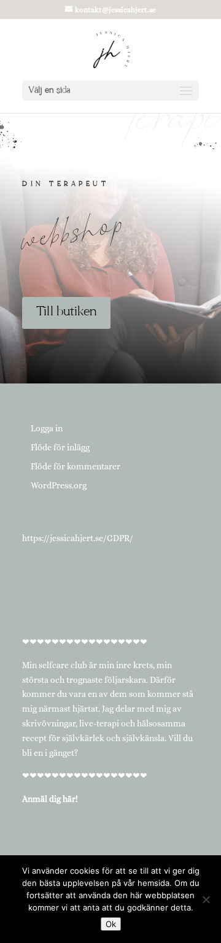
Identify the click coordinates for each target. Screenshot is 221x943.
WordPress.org (59, 485)
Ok (111, 924)
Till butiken (66, 312)
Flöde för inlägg (60, 447)
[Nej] (206, 899)
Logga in (47, 428)
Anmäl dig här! (50, 799)
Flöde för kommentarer (75, 466)
